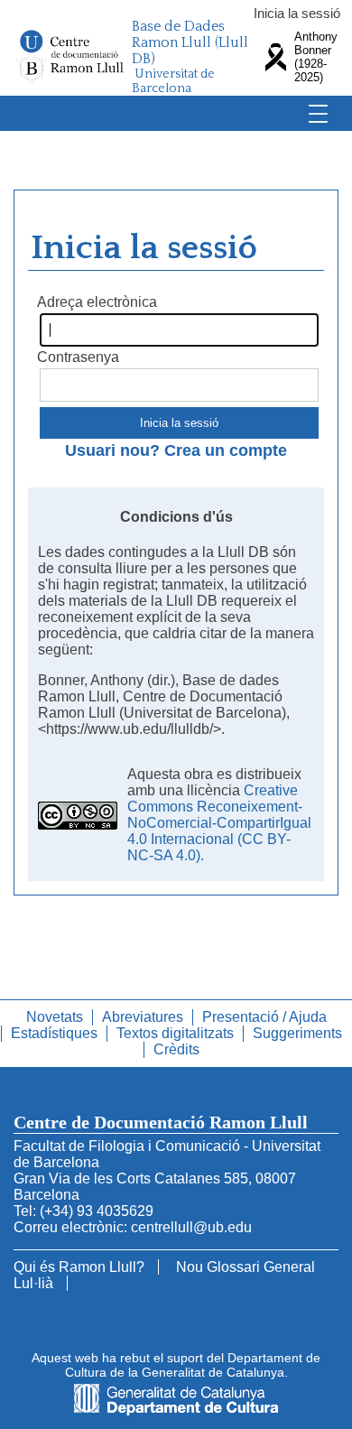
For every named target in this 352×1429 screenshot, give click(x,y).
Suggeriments (297, 1033)
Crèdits (176, 1049)
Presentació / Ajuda (264, 1017)
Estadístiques (54, 1033)
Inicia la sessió (297, 13)
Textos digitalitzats (175, 1033)
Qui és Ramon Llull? (79, 1267)
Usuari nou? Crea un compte (176, 450)
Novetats (54, 1017)
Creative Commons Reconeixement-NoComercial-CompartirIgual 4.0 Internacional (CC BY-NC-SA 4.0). (219, 823)
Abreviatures (142, 1017)
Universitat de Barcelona (173, 81)
